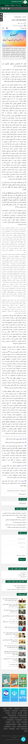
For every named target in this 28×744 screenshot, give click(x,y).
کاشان (6, 728)
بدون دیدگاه (21, 494)
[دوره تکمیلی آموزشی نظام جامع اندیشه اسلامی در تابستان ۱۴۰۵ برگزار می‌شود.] (14, 654)
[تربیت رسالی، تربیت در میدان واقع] (14, 623)
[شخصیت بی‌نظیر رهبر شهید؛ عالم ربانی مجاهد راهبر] (14, 612)
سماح (26, 719)
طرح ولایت (25, 722)
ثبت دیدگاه (22, 559)
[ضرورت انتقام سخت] (14, 665)
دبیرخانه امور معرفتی (20, 587)
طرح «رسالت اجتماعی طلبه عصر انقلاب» (16, 527)
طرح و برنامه (18, 17)
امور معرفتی (7, 710)
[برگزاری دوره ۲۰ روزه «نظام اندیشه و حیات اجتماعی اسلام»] (14, 606)
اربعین (5, 708)
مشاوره (25, 724)
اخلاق (11, 708)
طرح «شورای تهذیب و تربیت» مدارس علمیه (15, 525)
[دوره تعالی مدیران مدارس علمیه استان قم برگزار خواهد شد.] (14, 647)
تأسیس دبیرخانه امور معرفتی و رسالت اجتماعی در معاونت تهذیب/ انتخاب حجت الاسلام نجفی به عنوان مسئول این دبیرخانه (14, 515)
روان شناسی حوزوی (14, 717)
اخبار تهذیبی (17, 708)
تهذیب (20, 713)
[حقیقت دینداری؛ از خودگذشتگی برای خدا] (14, 617)
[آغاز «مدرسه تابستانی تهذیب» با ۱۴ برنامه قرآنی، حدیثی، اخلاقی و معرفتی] (14, 635)
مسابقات (8, 722)
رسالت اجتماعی (24, 717)
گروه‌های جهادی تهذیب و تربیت (19, 20)
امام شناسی (15, 710)
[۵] (25, 481)
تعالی (26, 713)
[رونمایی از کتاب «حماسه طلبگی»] (14, 629)
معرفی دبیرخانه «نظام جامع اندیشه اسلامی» (15, 520)
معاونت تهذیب (22, 575)
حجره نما (23, 573)
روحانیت (5, 717)
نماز (18, 728)
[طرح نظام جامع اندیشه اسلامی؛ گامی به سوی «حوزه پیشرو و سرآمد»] (14, 600)
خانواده (8, 713)
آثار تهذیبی (25, 708)
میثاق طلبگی (7, 726)
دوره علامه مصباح (12, 715)
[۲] (25, 442)
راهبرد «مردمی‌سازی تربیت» (19, 522)
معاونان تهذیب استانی (22, 726)
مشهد (20, 724)
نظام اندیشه (24, 728)
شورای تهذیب (19, 719)
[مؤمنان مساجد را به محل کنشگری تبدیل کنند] (14, 660)
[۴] (25, 466)
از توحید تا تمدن (24, 710)
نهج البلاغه (12, 728)
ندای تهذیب (22, 577)
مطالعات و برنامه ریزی (11, 724)
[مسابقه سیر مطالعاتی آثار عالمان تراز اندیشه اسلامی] (14, 641)
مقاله (14, 726)
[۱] (25, 439)
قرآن (18, 722)
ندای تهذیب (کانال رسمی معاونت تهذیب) (16, 589)
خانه (24, 17)
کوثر (26, 731)
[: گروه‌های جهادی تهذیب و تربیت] (3, 28)
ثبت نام (14, 713)
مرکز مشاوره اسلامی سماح (19, 586)
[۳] (25, 446)
